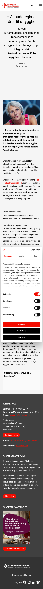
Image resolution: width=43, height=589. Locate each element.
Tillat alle (21, 324)
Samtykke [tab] (8, 256)
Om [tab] (35, 256)
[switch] (37, 301)
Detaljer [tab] (22, 256)
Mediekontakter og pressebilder (23, 440)
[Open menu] (40, 5)
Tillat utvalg (21, 331)
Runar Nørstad (22, 445)
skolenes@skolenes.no (20, 415)
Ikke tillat (21, 337)
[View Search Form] (32, 5)
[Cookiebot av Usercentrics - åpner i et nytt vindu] (30, 250)
